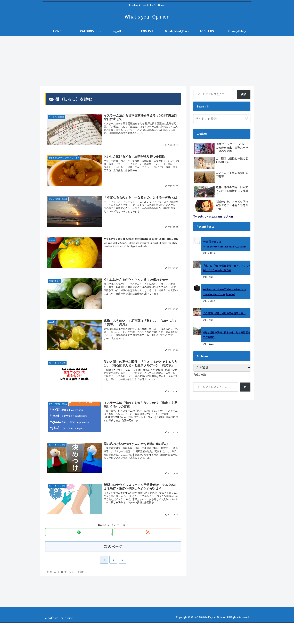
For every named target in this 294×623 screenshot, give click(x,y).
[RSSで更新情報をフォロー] (147, 532)
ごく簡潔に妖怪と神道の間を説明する (224, 313)
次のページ (113, 546)
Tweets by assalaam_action (213, 216)
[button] (247, 118)
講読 (243, 94)
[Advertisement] (147, 61)
